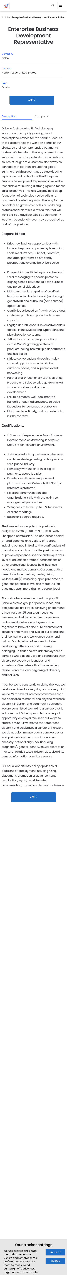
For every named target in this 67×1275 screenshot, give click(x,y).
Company (41, 116)
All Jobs (6, 17)
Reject (55, 1261)
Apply (31, 100)
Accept (55, 1252)
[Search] (53, 6)
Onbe (5, 58)
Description (9, 116)
